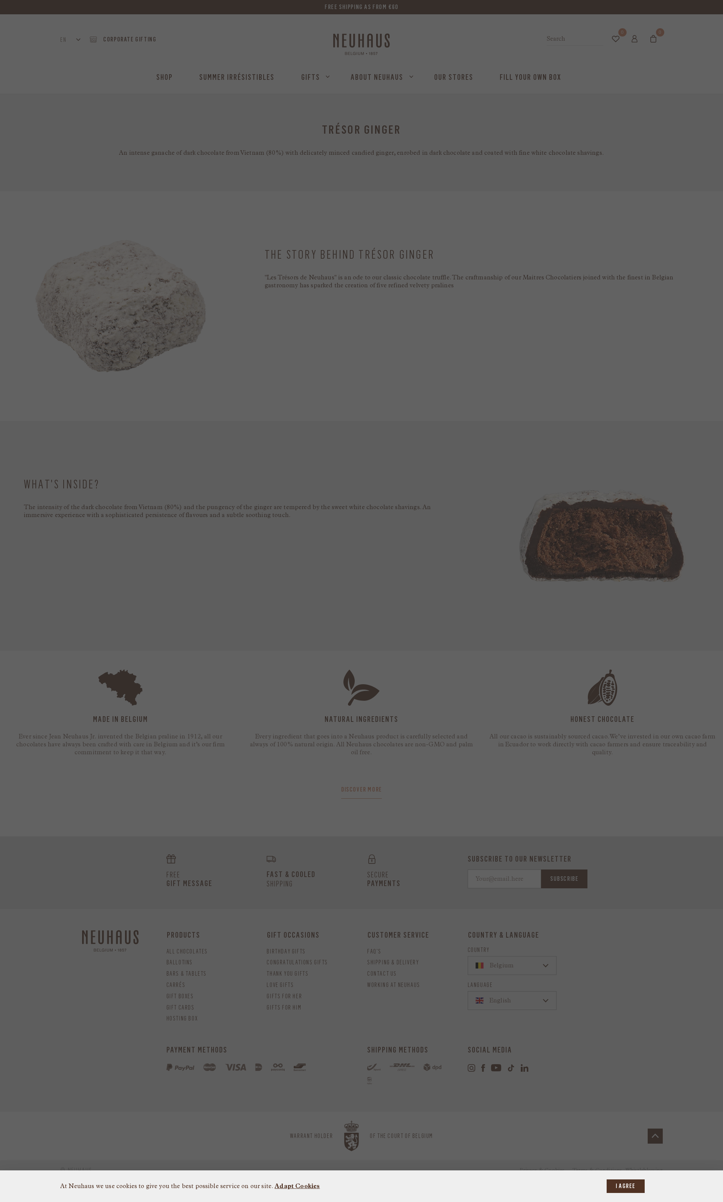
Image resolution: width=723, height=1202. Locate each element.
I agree (626, 1186)
